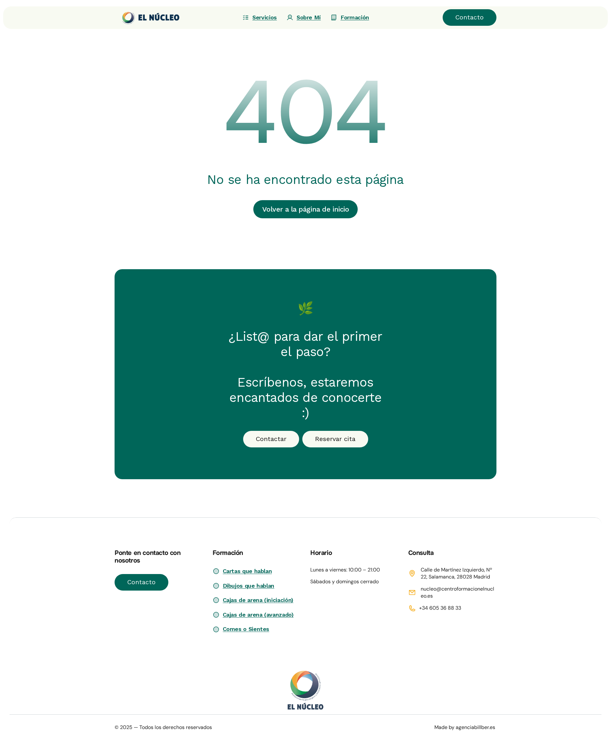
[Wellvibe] (147, 17)
